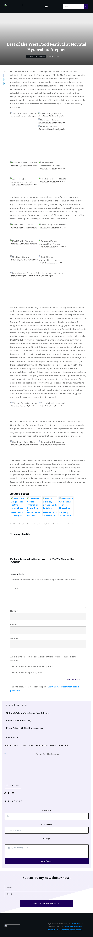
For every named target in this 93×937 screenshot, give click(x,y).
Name (14, 611)
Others (31, 745)
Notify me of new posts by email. (27, 672)
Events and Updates (36, 57)
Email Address (46, 824)
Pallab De (76, 923)
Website (14, 638)
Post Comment (73, 680)
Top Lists (53, 745)
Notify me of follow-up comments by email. (33, 666)
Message (46, 838)
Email (13, 624)
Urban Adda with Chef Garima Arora (46, 728)
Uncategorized (63, 745)
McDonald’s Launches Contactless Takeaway (28, 551)
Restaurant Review (42, 745)
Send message (46, 861)
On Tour (23, 745)
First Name (46, 810)
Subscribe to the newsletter (46, 904)
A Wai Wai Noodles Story (67, 551)
